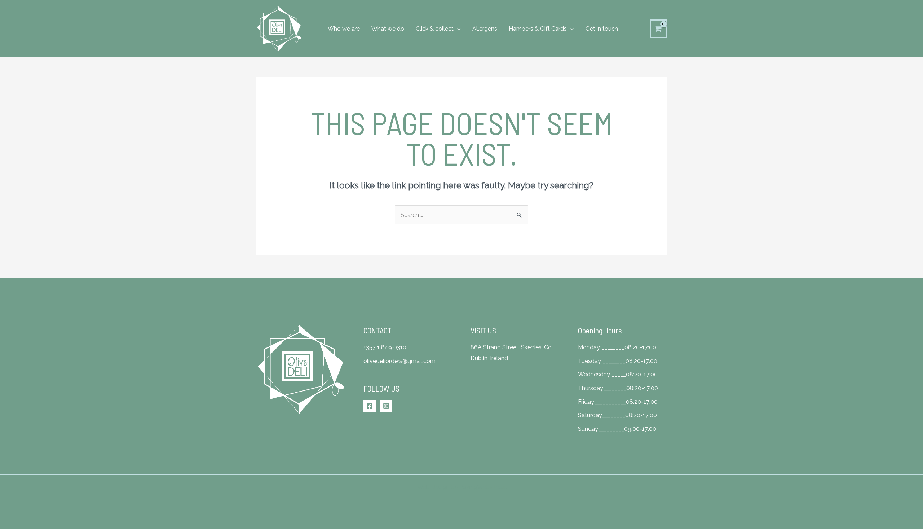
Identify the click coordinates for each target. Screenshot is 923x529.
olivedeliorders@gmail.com (399, 361)
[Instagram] (386, 406)
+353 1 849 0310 (384, 347)
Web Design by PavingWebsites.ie (462, 487)
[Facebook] (369, 406)
